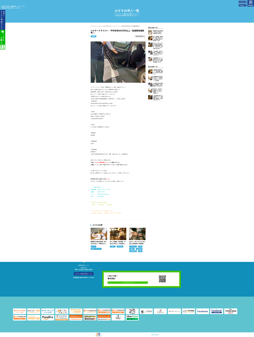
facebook (241, 1)
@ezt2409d (101, 196)
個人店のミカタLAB (97, 213)
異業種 (93, 36)
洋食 (140, 251)
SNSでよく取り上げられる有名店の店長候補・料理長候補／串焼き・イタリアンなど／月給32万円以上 (158, 46)
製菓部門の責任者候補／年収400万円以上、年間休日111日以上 (158, 32)
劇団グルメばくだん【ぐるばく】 (113, 213)
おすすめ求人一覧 (107, 26)
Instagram (101, 204)
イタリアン (133, 246)
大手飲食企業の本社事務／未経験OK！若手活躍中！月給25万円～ (158, 85)
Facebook (109, 204)
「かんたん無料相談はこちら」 (101, 162)
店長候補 (120, 246)
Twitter (93, 204)
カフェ (93, 246)
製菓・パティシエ (96, 248)
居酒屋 (112, 246)
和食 (140, 246)
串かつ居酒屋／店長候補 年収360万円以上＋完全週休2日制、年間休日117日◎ (118, 243)
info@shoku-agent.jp (103, 194)
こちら (107, 178)
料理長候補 (133, 251)
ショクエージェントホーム (96, 26)
